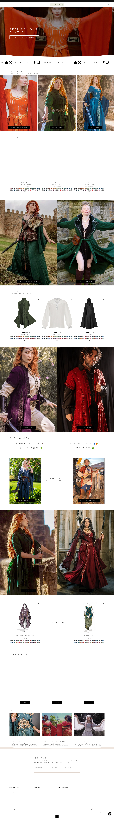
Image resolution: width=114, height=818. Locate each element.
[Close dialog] (81, 394)
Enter (61, 412)
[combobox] (35, 412)
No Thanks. (48, 419)
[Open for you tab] (109, 813)
